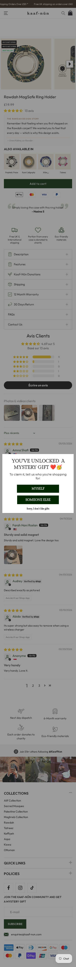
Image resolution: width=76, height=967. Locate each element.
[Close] (69, 458)
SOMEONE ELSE (38, 500)
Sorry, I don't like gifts (38, 508)
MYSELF (38, 489)
